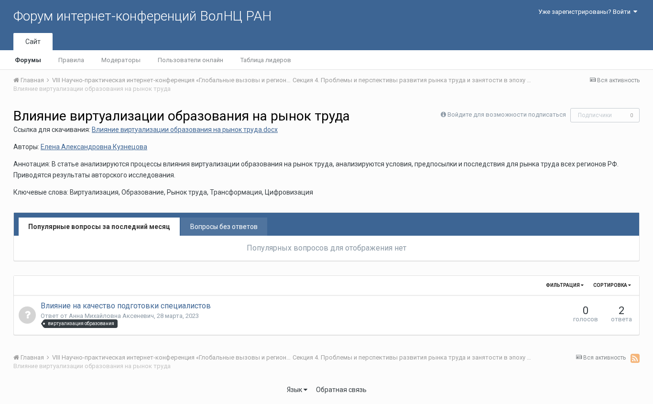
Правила (71, 60)
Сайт (33, 41)
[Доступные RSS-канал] (635, 358)
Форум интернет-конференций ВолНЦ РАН (142, 16)
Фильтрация (563, 285)
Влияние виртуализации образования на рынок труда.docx (185, 129)
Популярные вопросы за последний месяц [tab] (99, 226)
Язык (295, 389)
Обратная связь (341, 389)
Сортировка (610, 285)
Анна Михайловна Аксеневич (111, 315)
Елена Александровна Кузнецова (94, 147)
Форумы (28, 60)
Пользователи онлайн (190, 60)
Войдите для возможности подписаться (506, 114)
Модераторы (121, 60)
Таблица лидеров (265, 60)
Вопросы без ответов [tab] (224, 226)
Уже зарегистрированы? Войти (585, 11)
